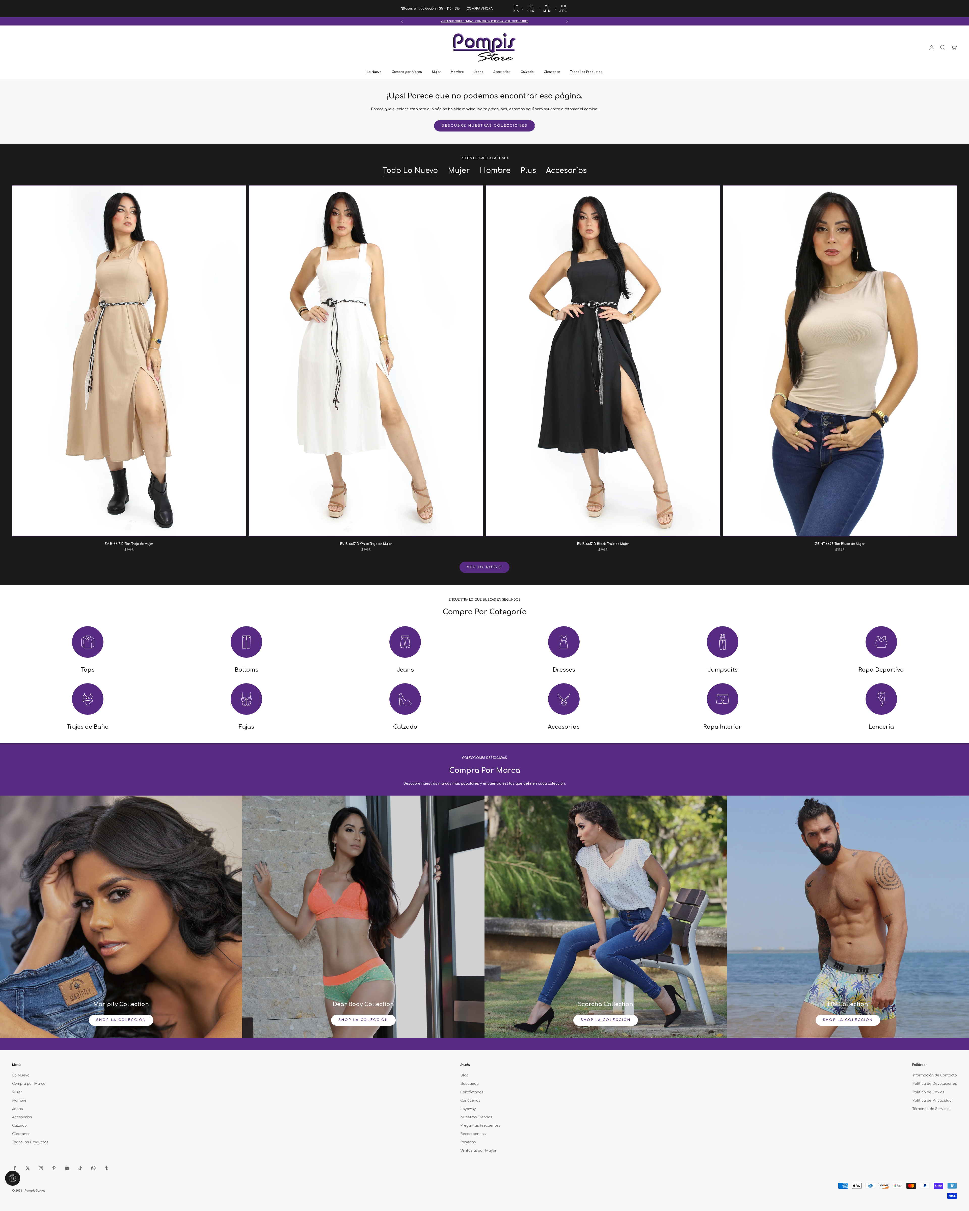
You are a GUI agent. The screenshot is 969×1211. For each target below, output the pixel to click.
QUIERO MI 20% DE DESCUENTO (484, 671)
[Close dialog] (536, 532)
